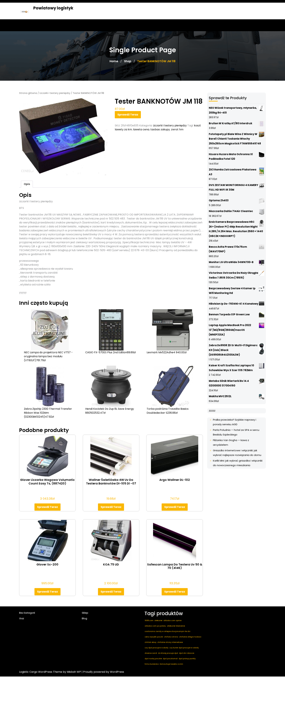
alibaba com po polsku (155, 626)
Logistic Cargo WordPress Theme (40, 672)
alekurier (158, 620)
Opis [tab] (27, 184)
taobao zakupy (160, 129)
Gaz (21, 618)
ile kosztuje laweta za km (171, 664)
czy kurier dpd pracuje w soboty (184, 647)
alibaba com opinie (172, 620)
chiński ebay (150, 642)
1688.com (149, 620)
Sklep (85, 612)
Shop (127, 61)
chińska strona (171, 636)
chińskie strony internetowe (170, 642)
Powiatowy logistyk (53, 8)
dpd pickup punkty (187, 658)
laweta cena (141, 129)
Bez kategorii (27, 612)
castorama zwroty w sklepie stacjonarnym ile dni (167, 631)
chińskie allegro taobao (190, 636)
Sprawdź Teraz (127, 114)
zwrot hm (177, 129)
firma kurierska (152, 664)
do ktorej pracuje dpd (168, 653)
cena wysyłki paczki (154, 636)
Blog (84, 618)
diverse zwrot (151, 653)
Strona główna (28, 93)
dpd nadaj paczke (153, 658)
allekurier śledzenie (176, 626)
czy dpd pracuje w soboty (156, 647)
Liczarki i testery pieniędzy (55, 93)
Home (114, 61)
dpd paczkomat (170, 658)
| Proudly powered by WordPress (103, 672)
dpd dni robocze (186, 653)
